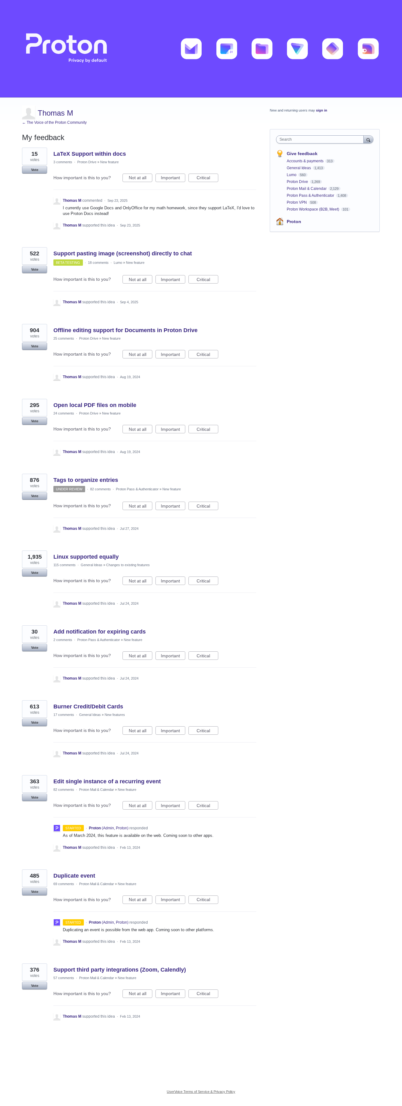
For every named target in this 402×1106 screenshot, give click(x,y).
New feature (109, 162)
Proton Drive (86, 162)
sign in (321, 110)
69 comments (63, 884)
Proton (294, 221)
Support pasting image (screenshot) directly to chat (122, 253)
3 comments (62, 162)
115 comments (64, 565)
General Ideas (91, 565)
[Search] (368, 139)
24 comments (63, 413)
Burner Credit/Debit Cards (88, 706)
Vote (34, 170)
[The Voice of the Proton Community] (201, 49)
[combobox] (321, 139)
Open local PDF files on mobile (94, 405)
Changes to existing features (128, 565)
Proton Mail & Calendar (96, 789)
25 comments (63, 338)
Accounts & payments (305, 161)
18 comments (98, 262)
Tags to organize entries (85, 480)
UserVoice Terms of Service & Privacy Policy (201, 1091)
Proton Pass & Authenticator (137, 489)
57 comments (63, 978)
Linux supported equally (86, 557)
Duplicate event (74, 876)
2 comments (62, 640)
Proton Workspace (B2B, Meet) (313, 209)
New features (115, 715)
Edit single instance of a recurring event (107, 781)
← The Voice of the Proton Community (54, 122)
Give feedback (302, 153)
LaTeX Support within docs (89, 154)
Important (173, 178)
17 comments (63, 715)
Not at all (140, 178)
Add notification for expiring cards (99, 632)
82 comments (100, 489)
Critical (207, 178)
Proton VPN (297, 202)
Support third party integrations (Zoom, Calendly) (119, 970)
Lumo (118, 262)
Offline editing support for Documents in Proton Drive (125, 330)
